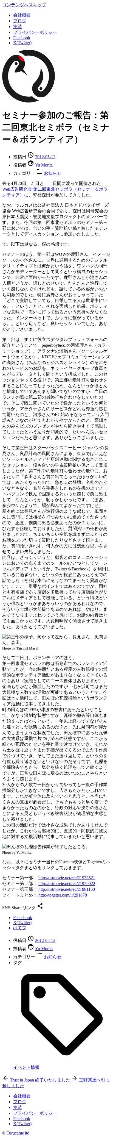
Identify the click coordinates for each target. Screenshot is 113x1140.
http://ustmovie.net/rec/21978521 (66, 877)
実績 (17, 26)
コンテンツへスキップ (24, 4)
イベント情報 (26, 1067)
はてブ (19, 927)
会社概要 (22, 15)
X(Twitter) (22, 42)
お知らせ (52, 173)
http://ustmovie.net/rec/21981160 (66, 889)
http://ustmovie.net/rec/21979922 (66, 883)
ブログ (19, 20)
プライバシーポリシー (35, 32)
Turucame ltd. (18, 1133)
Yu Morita (44, 165)
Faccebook (22, 917)
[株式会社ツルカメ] (28, 101)
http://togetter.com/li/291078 (62, 895)
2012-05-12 (45, 156)
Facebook (21, 37)
